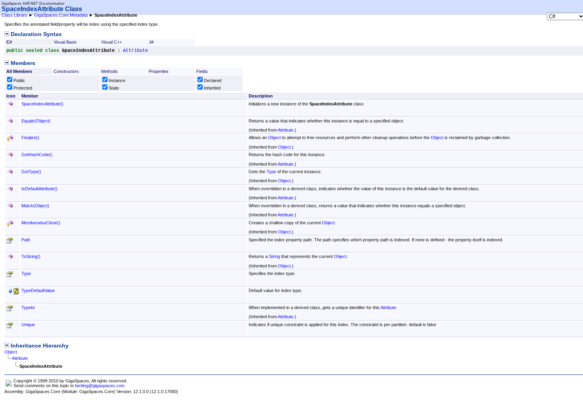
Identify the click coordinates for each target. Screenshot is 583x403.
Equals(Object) (35, 120)
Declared (212, 80)
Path (25, 239)
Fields (202, 71)
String (274, 256)
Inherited (212, 88)
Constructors (66, 71)
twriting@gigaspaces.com (100, 385)
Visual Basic (65, 42)
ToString (30, 256)
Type (271, 171)
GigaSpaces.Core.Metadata (61, 15)
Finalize (30, 137)
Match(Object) (35, 205)
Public (19, 80)
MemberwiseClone (40, 222)
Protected (22, 88)
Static (114, 88)
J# (151, 42)
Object (274, 137)
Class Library (14, 15)
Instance (117, 80)
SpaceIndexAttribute (42, 103)
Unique (28, 324)
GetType (31, 171)
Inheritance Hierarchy (39, 346)
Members (22, 63)
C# (9, 42)
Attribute (135, 50)
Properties (159, 71)
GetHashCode (36, 154)
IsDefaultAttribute (39, 188)
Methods (109, 71)
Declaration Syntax (35, 34)
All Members (19, 71)
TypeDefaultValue (38, 290)
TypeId (28, 307)
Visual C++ (111, 42)
